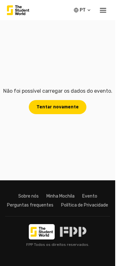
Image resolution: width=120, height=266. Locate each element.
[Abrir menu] (103, 10)
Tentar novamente (57, 107)
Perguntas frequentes (30, 205)
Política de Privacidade (84, 205)
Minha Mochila (60, 196)
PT (83, 10)
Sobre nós (28, 196)
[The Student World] (18, 10)
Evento (89, 196)
